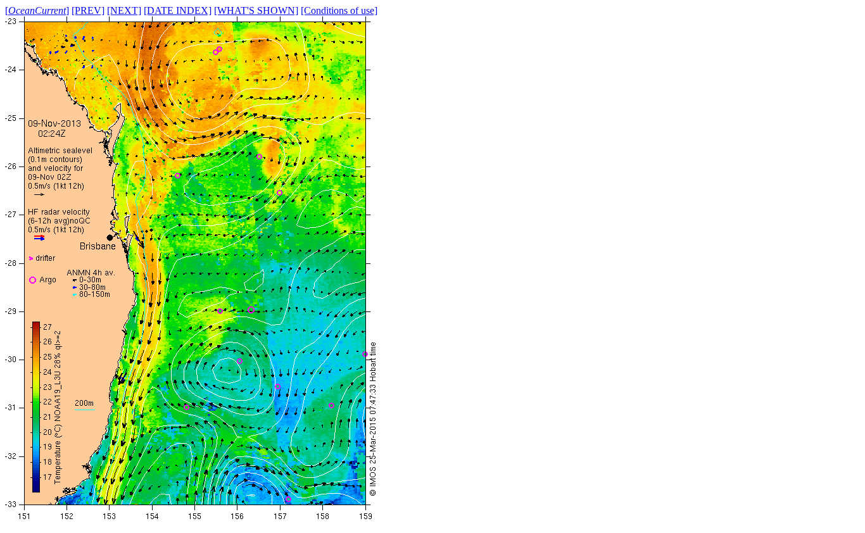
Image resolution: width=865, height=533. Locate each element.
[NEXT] (124, 10)
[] (37, 10)
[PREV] (88, 10)
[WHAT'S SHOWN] (256, 10)
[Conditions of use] (339, 10)
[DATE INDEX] (178, 10)
